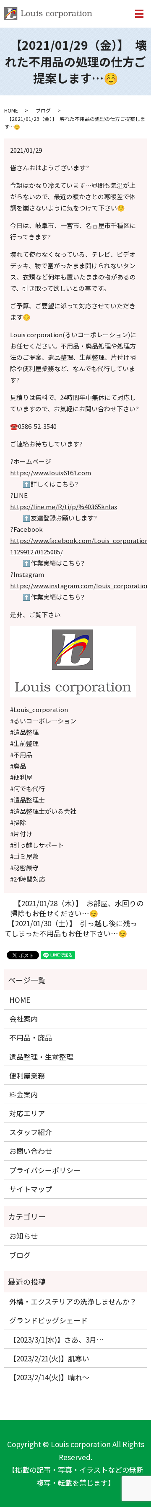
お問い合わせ (30, 1151)
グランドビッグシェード (48, 1320)
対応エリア (27, 1113)
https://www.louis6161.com (50, 472)
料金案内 (23, 1094)
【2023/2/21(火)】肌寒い (49, 1358)
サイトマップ (30, 1189)
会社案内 (23, 1018)
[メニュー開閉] (139, 14)
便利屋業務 (27, 1075)
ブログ (43, 110)
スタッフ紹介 (30, 1132)
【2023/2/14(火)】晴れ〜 (49, 1377)
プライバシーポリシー (45, 1170)
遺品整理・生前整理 (41, 1056)
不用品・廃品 (30, 1037)
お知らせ (23, 1235)
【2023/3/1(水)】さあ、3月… (56, 1339)
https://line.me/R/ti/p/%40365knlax (63, 506)
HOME (11, 110)
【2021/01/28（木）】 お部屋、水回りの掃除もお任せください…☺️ (76, 908)
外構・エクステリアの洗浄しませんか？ (73, 1301)
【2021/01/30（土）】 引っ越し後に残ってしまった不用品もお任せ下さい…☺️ (70, 928)
